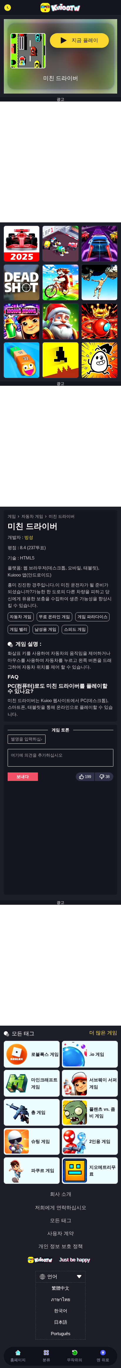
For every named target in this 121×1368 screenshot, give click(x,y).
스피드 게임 (75, 629)
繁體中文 (60, 1288)
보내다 (22, 776)
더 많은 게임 (103, 1033)
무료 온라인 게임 (54, 616)
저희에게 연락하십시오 (60, 1207)
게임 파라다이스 (92, 616)
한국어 (60, 1310)
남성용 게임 (45, 629)
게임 (12, 516)
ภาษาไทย (60, 1299)
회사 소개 (60, 1194)
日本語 (60, 1322)
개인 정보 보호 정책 (60, 1246)
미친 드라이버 (62, 516)
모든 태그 (60, 1220)
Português (60, 1333)
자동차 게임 (32, 516)
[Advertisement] (60, 162)
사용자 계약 (60, 1233)
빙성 (28, 537)
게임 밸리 (18, 629)
